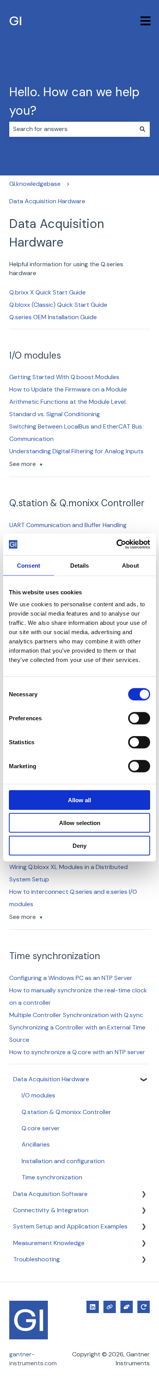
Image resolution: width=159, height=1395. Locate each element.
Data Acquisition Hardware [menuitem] (51, 1079)
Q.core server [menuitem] (41, 1128)
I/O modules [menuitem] (38, 1095)
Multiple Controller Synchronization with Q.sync (76, 1015)
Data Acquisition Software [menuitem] (50, 1194)
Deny (79, 845)
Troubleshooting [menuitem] (36, 1259)
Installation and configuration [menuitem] (63, 1161)
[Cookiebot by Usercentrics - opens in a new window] (116, 544)
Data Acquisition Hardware (47, 201)
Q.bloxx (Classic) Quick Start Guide (58, 305)
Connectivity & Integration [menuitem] (50, 1210)
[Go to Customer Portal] (143, 1307)
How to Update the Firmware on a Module (68, 389)
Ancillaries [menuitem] (36, 1144)
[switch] (139, 718)
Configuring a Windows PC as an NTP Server (70, 978)
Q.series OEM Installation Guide (53, 317)
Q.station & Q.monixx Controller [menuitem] (66, 1112)
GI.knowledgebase (35, 184)
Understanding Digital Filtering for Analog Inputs (76, 451)
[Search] (142, 129)
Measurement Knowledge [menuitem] (49, 1243)
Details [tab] (79, 565)
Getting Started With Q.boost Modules (64, 377)
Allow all (79, 800)
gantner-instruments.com (33, 1358)
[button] (143, 1080)
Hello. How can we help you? (74, 101)
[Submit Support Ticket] (126, 1307)
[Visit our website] (109, 1307)
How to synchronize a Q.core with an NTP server (77, 1052)
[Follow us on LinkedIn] (92, 1307)
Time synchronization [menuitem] (52, 1177)
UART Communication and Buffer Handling (68, 525)
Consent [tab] (28, 565)
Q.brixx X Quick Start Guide (47, 292)
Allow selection (79, 822)
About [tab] (130, 565)
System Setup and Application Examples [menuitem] (70, 1226)
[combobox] (72, 129)
